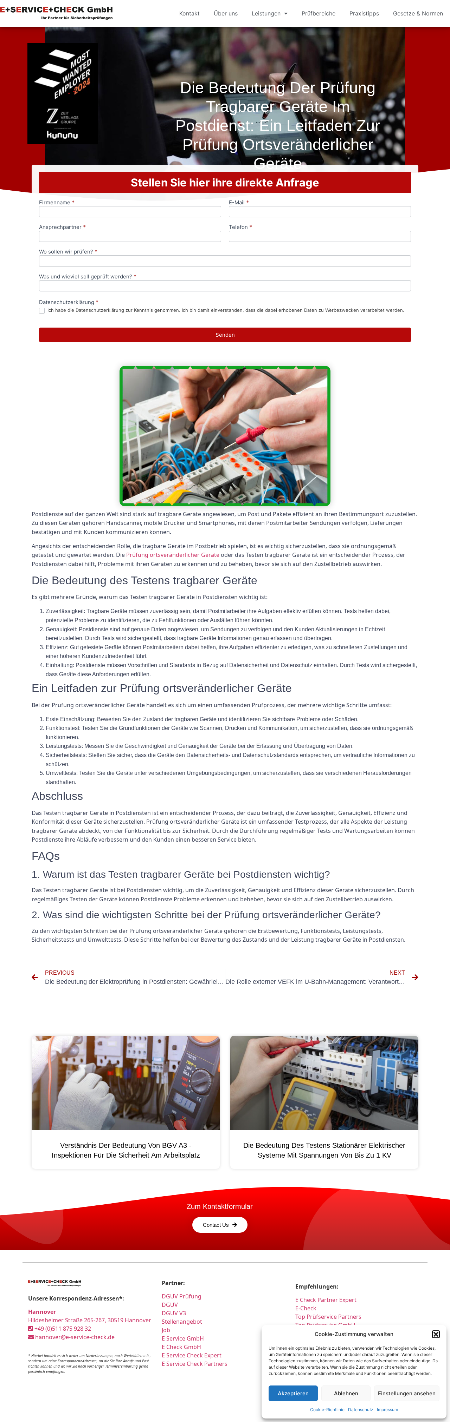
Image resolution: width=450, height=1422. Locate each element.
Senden (225, 334)
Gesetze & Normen (418, 13)
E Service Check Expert (193, 1355)
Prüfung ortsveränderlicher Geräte (172, 555)
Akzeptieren (293, 1393)
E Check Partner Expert (325, 1300)
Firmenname (57, 203)
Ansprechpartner (62, 227)
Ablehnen (346, 1393)
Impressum (387, 1409)
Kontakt (189, 13)
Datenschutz (360, 1409)
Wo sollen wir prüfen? (68, 252)
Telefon (240, 227)
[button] (435, 1334)
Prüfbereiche (318, 13)
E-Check (305, 1308)
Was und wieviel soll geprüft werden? (87, 277)
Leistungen (266, 13)
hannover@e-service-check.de (74, 1337)
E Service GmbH (183, 1338)
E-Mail (239, 203)
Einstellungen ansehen (407, 1393)
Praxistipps (364, 13)
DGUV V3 (174, 1313)
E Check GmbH (181, 1347)
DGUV (170, 1305)
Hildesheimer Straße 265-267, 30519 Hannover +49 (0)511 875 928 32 (89, 1320)
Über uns (226, 13)
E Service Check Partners (194, 1364)
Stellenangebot (182, 1321)
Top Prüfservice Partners (328, 1317)
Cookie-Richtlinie (327, 1409)
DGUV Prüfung (181, 1296)
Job (166, 1330)
